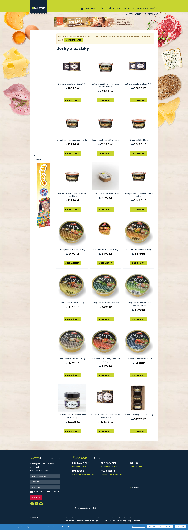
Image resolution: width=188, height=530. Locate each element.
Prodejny (91, 9)
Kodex (127, 9)
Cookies (135, 487)
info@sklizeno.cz (79, 466)
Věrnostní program (110, 9)
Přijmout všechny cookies (160, 527)
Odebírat (36, 497)
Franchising (140, 9)
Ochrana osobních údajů (85, 508)
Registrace (151, 14)
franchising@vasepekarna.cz (112, 474)
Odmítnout (180, 527)
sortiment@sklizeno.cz (110, 466)
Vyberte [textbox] (38, 159)
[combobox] (43, 159)
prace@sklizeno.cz (137, 466)
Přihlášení (135, 14)
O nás (153, 9)
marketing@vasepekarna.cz (83, 474)
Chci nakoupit (73, 40)
